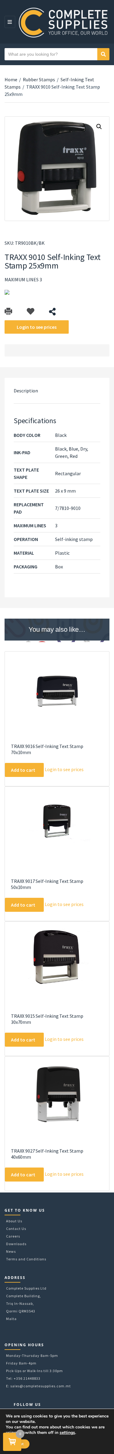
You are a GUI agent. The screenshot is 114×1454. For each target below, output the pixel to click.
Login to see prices (37, 327)
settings (67, 1432)
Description (26, 391)
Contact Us (16, 1228)
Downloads (16, 1244)
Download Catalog (8, 311)
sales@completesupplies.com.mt (40, 1386)
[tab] (57, 390)
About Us (14, 1221)
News (11, 1251)
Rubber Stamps (39, 79)
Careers (13, 1236)
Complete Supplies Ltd (26, 1288)
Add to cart (23, 770)
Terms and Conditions (26, 1259)
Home (11, 79)
